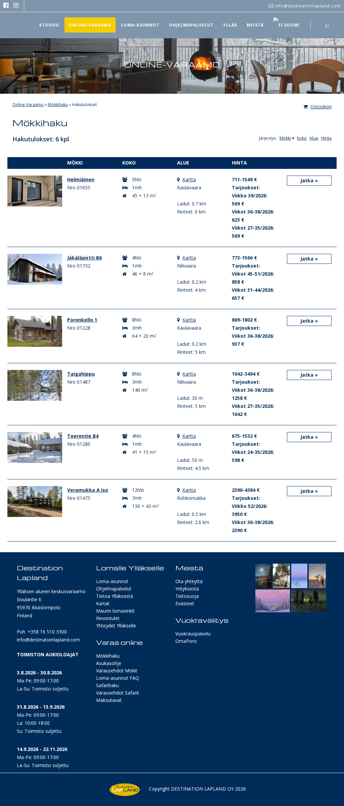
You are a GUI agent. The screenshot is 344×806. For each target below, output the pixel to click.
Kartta (189, 179)
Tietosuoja (187, 596)
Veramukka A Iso (87, 490)
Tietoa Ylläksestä (114, 596)
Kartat (103, 603)
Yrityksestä (187, 588)
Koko (302, 138)
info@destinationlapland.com (48, 639)
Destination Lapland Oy (202, 789)
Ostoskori (321, 106)
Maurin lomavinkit (115, 611)
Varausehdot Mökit (116, 670)
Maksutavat (109, 700)
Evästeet (184, 603)
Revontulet (108, 618)
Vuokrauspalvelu (193, 633)
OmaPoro (186, 641)
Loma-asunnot (112, 581)
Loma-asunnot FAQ (117, 678)
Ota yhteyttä (189, 581)
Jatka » (309, 180)
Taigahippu (81, 374)
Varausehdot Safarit (117, 693)
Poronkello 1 (82, 320)
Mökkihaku (58, 104)
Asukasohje (108, 663)
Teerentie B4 (82, 436)
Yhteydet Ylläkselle (116, 625)
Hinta (326, 138)
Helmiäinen (80, 179)
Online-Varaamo (28, 104)
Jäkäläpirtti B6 (84, 257)
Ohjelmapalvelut (113, 588)
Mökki (285, 138)
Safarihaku (107, 685)
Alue (313, 138)
